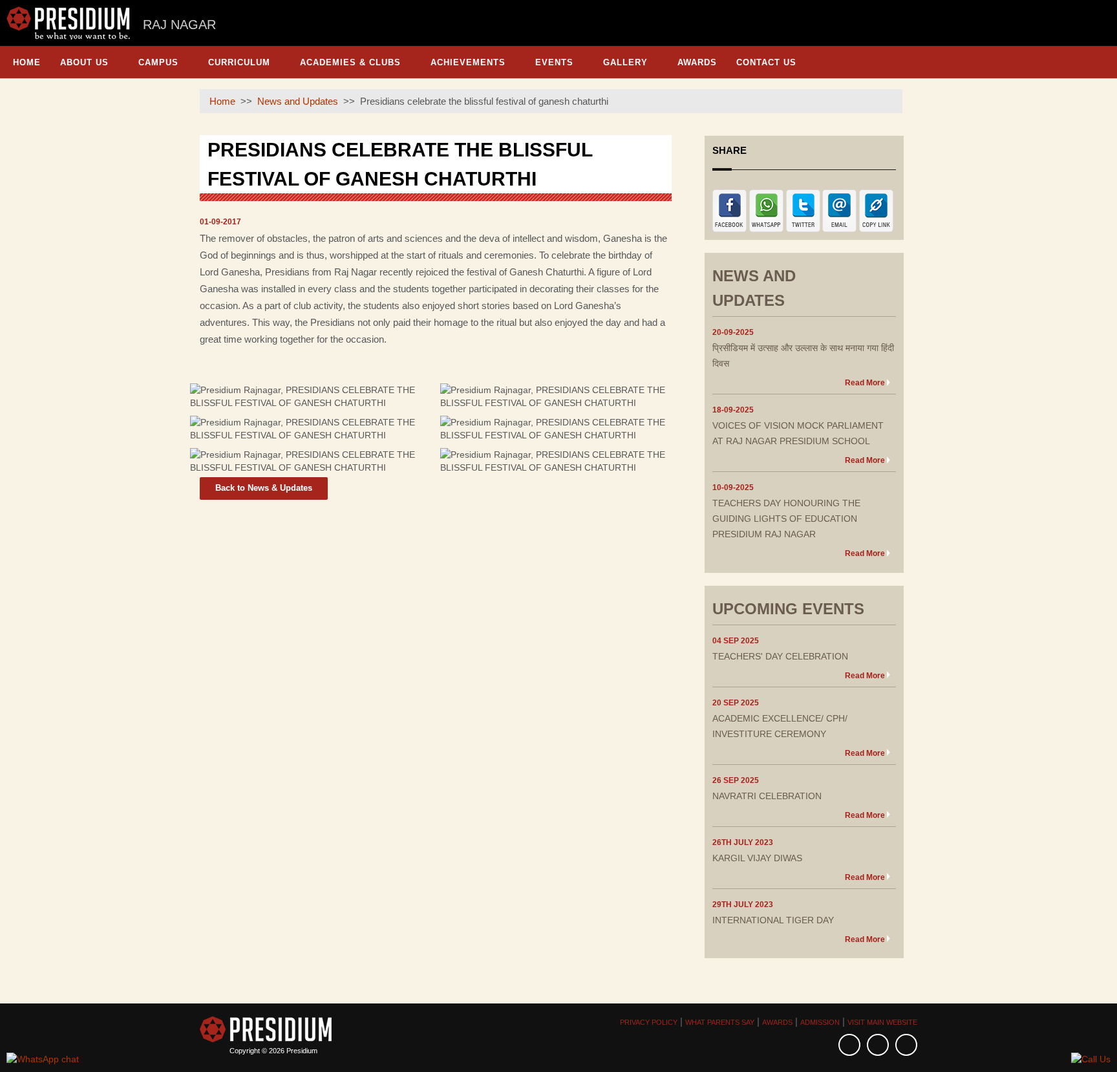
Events (554, 62)
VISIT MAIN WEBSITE (882, 1022)
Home (27, 62)
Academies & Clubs (350, 62)
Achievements (468, 62)
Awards (697, 62)
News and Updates (297, 101)
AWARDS (777, 1022)
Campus (158, 62)
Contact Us (766, 62)
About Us (84, 62)
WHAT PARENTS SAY (719, 1022)
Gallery (625, 62)
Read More (865, 382)
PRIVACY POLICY (648, 1022)
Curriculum (239, 62)
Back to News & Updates (263, 488)
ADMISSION (820, 1022)
